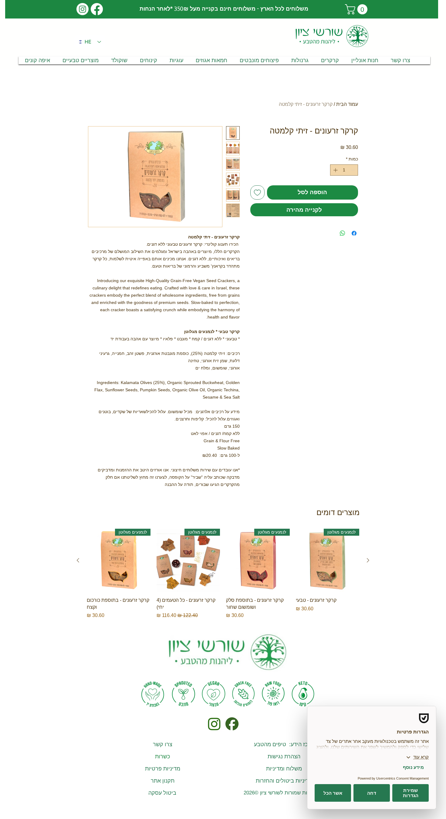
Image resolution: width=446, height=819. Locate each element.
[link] (357, 9)
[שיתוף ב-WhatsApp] (342, 233)
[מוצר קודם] (368, 560)
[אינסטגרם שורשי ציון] (214, 724)
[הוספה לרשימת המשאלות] (257, 192)
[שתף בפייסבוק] (354, 233)
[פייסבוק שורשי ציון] (231, 724)
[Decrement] (353, 170)
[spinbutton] (344, 170)
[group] (223, 573)
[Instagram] (82, 9)
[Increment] (335, 170)
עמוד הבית (347, 104)
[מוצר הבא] (78, 560)
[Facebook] (97, 9)
